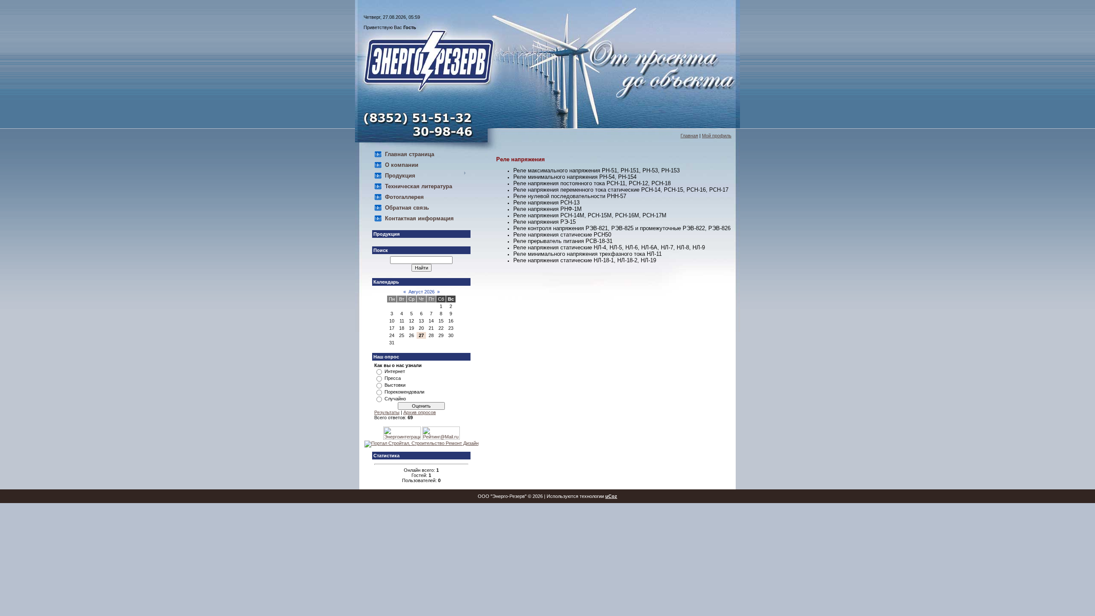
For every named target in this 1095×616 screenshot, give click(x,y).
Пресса (393, 378)
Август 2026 (421, 291)
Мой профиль (716, 135)
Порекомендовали (404, 391)
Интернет (395, 371)
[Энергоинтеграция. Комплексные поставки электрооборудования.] (402, 438)
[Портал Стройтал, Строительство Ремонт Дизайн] (421, 443)
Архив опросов (419, 412)
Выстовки (395, 385)
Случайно (395, 398)
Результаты (387, 412)
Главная (689, 135)
